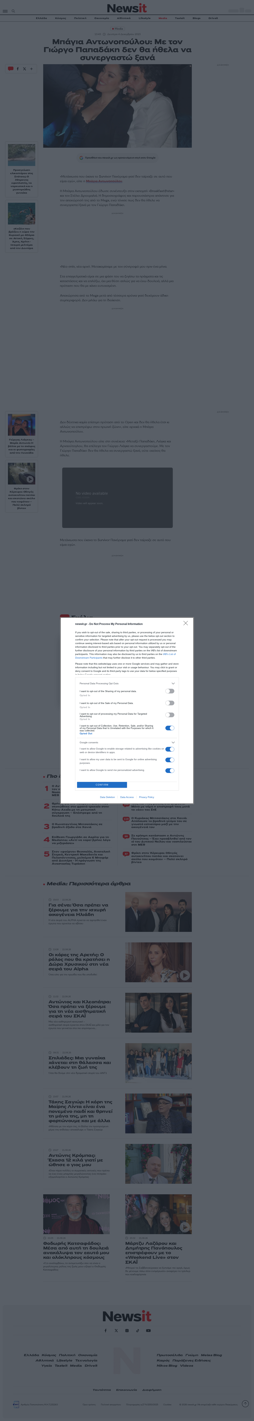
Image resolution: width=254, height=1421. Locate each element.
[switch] (169, 691)
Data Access (127, 797)
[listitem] (127, 683)
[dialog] (127, 711)
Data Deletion (107, 797)
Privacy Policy (146, 797)
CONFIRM (102, 784)
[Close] (187, 624)
